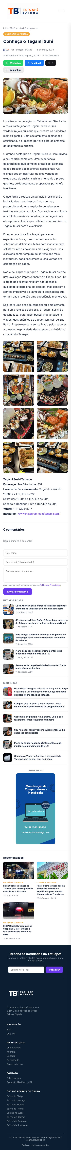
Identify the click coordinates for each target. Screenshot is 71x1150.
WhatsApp (15, 63)
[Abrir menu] (61, 11)
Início (5, 28)
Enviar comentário (17, 591)
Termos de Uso (15, 1064)
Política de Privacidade (50, 585)
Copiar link (15, 70)
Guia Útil (11, 1033)
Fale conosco (14, 1078)
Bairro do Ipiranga (16, 1100)
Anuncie (11, 1051)
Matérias (14, 28)
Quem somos (13, 1047)
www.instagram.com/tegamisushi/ (39, 513)
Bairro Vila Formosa (17, 1121)
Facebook (36, 63)
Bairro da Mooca (15, 1104)
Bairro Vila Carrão (16, 1117)
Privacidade (13, 1060)
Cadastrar (54, 969)
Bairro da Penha (15, 1108)
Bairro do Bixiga (15, 1096)
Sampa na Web (15, 1112)
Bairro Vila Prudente (17, 1125)
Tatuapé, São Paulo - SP (20, 1082)
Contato (11, 1056)
